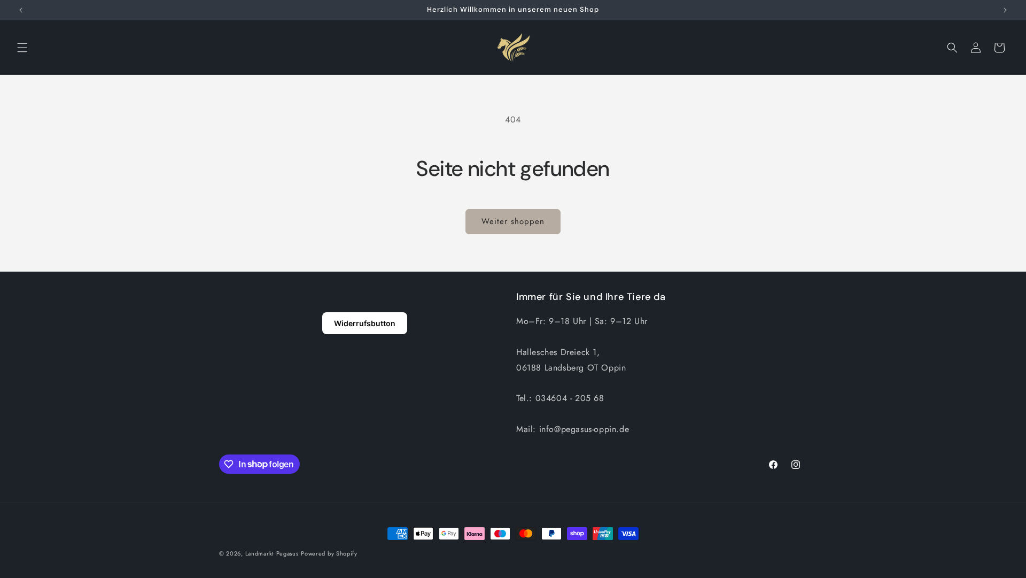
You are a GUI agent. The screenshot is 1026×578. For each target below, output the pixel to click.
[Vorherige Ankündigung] (21, 10)
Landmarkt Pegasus (272, 553)
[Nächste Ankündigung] (1005, 10)
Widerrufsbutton (364, 323)
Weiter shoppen (513, 221)
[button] (22, 47)
